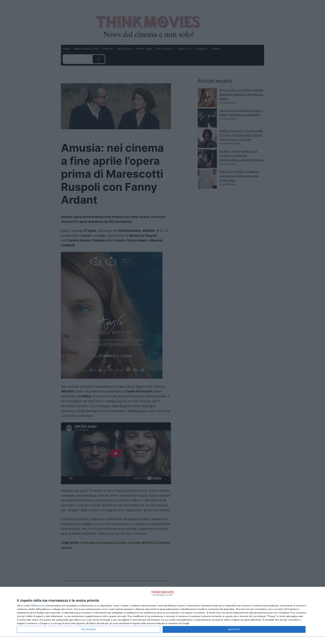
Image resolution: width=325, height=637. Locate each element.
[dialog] (162, 612)
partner (41, 605)
